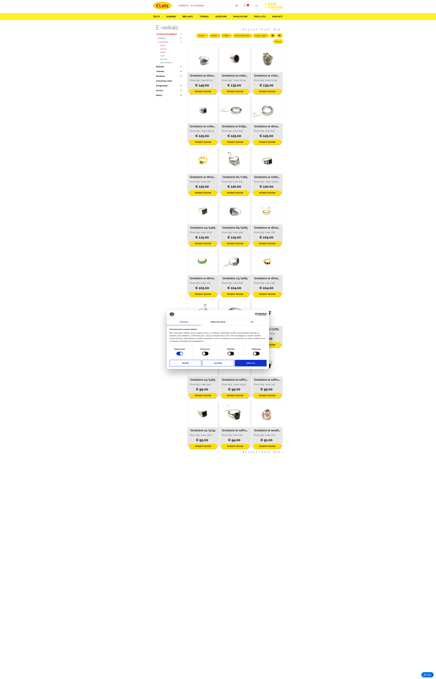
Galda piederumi (166, 62)
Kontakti (277, 16)
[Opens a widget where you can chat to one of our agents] (427, 675)
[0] (245, 5)
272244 (275, 8)
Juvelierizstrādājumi (166, 34)
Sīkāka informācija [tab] (218, 322)
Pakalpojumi (240, 16)
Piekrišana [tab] (184, 322)
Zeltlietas (162, 38)
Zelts (156, 16)
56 (275, 29)
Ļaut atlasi (218, 363)
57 (279, 29)
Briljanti (188, 16)
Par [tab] (252, 322)
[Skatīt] (202, 59)
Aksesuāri (163, 59)
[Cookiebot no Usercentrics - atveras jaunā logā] (257, 314)
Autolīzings (197, 5)
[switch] (205, 353)
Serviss (159, 90)
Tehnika (204, 16)
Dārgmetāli (162, 85)
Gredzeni (163, 49)
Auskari (162, 45)
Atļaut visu (250, 363)
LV (256, 5)
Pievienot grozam (203, 91)
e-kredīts (183, 5)
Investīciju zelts (164, 81)
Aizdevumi (221, 16)
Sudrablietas (163, 42)
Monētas (160, 76)
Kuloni (162, 56)
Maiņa (159, 95)
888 (272, 4)
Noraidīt (185, 363)
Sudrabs (171, 16)
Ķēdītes (163, 52)
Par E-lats (260, 16)
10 (268, 29)
